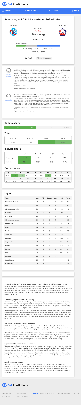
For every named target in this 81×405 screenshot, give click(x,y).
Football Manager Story (46, 393)
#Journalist (8, 100)
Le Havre (8, 256)
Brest (7, 231)
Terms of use (6, 396)
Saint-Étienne (10, 260)
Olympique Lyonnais (12, 220)
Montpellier (9, 263)
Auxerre (8, 238)
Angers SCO (9, 242)
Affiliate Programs (22, 396)
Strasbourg (9, 223)
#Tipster (8, 74)
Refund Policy (21, 393)
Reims (7, 253)
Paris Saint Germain (12, 202)
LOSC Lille (8, 216)
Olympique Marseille (12, 209)
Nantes (7, 249)
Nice (6, 205)
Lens (6, 227)
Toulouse (8, 234)
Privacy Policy (6, 393)
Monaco (8, 213)
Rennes (7, 245)
